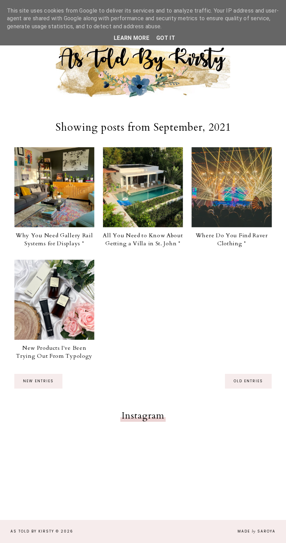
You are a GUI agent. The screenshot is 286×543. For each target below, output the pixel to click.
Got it (165, 38)
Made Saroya (257, 531)
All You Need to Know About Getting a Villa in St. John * (143, 239)
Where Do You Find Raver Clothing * (232, 239)
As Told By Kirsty (32, 531)
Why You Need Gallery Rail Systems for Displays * (54, 239)
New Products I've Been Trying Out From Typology (54, 352)
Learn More (131, 38)
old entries (248, 381)
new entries (38, 381)
